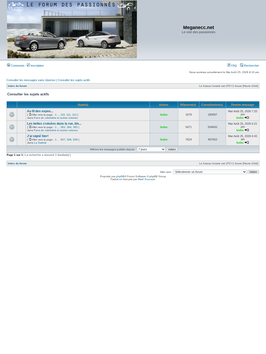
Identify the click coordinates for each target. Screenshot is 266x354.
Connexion (17, 65)
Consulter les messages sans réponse (30, 80)
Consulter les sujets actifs (74, 80)
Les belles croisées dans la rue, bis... (54, 123)
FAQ (233, 65)
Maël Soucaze (146, 179)
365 (75, 127)
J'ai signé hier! (38, 136)
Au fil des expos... (40, 111)
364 (69, 127)
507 (63, 139)
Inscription (37, 65)
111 (68, 114)
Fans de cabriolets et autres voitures (56, 117)
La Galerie (40, 142)
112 (74, 114)
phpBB (120, 176)
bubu (164, 114)
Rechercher (251, 65)
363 (63, 127)
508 (69, 139)
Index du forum (17, 85)
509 (75, 139)
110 (63, 114)
